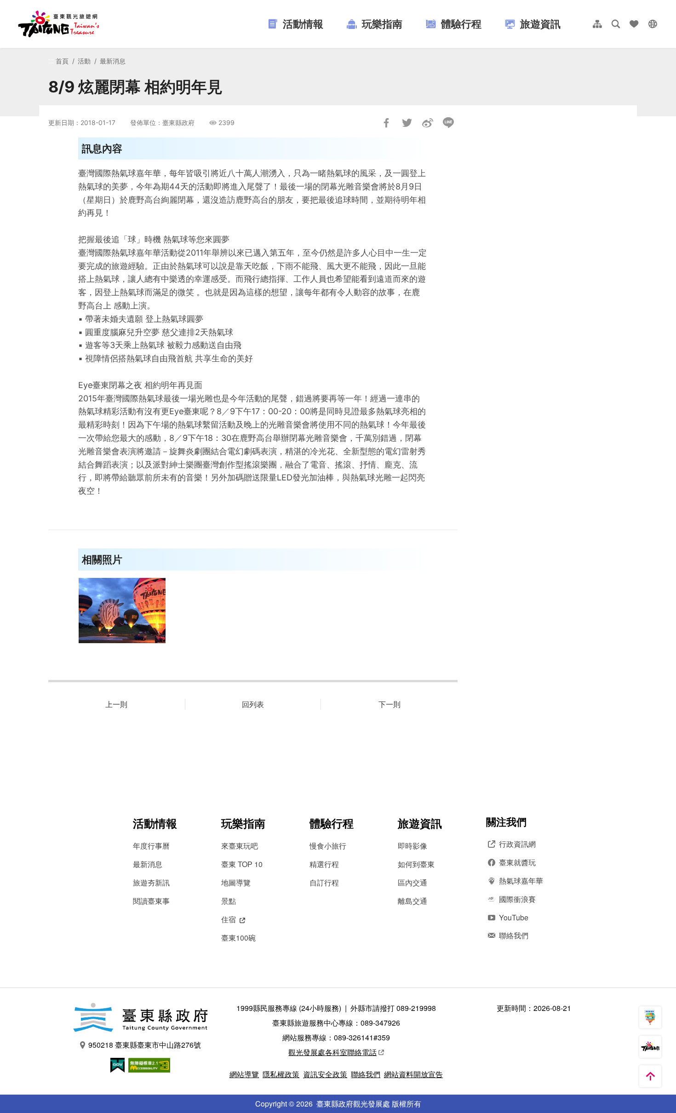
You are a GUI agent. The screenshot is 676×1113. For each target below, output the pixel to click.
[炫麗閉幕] (122, 610)
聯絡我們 (513, 935)
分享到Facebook (386, 123)
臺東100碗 (238, 937)
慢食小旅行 (327, 845)
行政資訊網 (517, 844)
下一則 (389, 704)
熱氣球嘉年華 (521, 880)
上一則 (116, 704)
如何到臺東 (416, 864)
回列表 (253, 704)
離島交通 (412, 901)
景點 (228, 901)
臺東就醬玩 (517, 862)
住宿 (228, 919)
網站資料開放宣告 (413, 1074)
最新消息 (113, 61)
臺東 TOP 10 (242, 864)
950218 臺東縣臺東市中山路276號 (144, 1044)
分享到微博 (427, 123)
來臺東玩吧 (239, 845)
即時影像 (412, 845)
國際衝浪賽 (517, 899)
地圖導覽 (236, 882)
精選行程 (324, 864)
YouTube (513, 917)
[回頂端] (650, 1076)
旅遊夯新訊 (151, 882)
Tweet (407, 123)
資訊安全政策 (325, 1074)
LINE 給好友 (448, 123)
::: (51, 60)
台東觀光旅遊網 (58, 24)
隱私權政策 (281, 1074)
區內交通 (412, 882)
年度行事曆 (151, 845)
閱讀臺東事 (151, 901)
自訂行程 (324, 882)
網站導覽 (244, 1074)
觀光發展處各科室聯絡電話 (332, 1052)
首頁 (62, 61)
